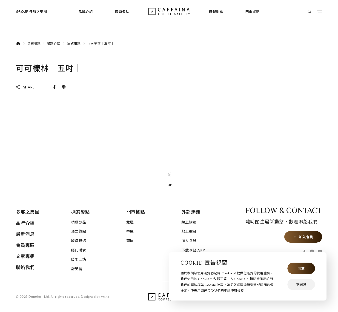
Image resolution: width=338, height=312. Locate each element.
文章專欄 (25, 256)
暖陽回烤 (78, 259)
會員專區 (25, 245)
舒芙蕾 (77, 269)
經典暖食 (78, 250)
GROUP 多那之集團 (31, 11)
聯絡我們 (25, 267)
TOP (169, 185)
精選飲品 (78, 222)
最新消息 (216, 11)
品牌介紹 (85, 11)
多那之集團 (28, 212)
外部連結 (190, 212)
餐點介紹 (53, 44)
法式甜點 (73, 44)
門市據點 (252, 11)
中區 (130, 231)
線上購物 (189, 222)
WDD (105, 297)
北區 (130, 222)
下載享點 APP (193, 250)
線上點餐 (189, 231)
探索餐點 (122, 11)
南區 (130, 240)
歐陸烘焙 (78, 240)
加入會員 (189, 240)
